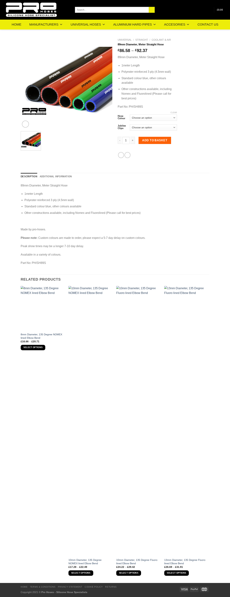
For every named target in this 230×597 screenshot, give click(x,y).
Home (24, 587)
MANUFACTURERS (43, 24)
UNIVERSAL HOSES (86, 24)
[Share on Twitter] (127, 155)
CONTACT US (207, 24)
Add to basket (154, 140)
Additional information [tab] (56, 176)
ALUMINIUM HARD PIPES (132, 24)
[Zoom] (25, 124)
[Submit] (152, 10)
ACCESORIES (174, 24)
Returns (110, 587)
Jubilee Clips (122, 127)
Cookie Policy (94, 587)
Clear (174, 112)
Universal (125, 40)
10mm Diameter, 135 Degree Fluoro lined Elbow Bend (136, 561)
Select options (33, 347)
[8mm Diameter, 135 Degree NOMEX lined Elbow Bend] (43, 308)
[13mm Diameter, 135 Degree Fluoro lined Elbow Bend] (186, 421)
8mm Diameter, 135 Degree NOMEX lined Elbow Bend (41, 336)
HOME (16, 24)
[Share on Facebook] (121, 155)
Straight (141, 40)
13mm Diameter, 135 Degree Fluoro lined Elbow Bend (184, 561)
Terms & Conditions (43, 587)
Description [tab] (29, 176)
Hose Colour (121, 117)
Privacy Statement (70, 587)
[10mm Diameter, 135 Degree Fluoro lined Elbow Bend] (138, 421)
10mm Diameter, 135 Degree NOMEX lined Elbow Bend (85, 561)
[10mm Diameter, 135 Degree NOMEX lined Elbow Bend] (90, 421)
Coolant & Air (161, 40)
